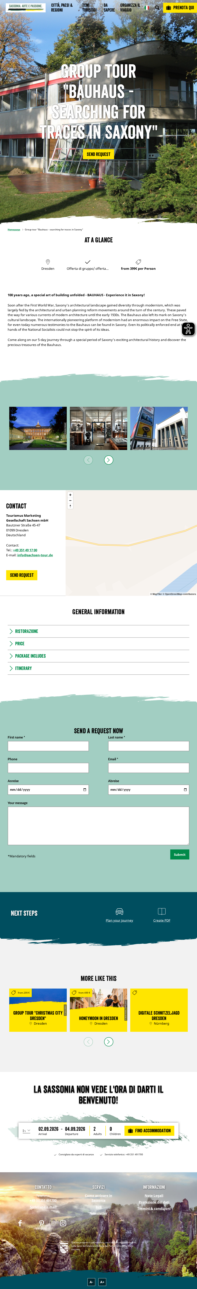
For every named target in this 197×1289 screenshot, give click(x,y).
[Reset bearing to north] (70, 506)
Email (113, 759)
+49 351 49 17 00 (25, 550)
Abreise (113, 781)
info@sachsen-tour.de (35, 555)
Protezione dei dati (154, 1202)
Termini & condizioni (154, 1208)
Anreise (13, 781)
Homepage (14, 229)
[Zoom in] (70, 495)
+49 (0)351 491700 (43, 1200)
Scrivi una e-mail (43, 1207)
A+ (102, 1282)
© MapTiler (156, 594)
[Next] (108, 460)
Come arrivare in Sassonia (98, 1198)
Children (115, 1134)
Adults (97, 1134)
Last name (116, 737)
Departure (71, 1134)
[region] (131, 543)
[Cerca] (157, 7)
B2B (99, 1207)
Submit (179, 854)
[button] (98, 154)
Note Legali (154, 1195)
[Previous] (88, 460)
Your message (18, 802)
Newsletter (98, 1213)
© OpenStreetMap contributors (179, 594)
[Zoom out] (70, 500)
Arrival (42, 1134)
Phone (12, 759)
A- (91, 1282)
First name (16, 737)
